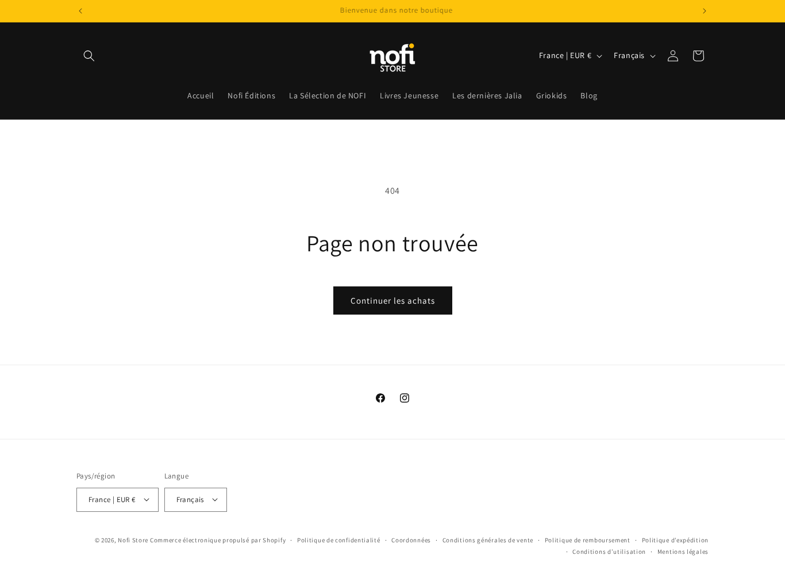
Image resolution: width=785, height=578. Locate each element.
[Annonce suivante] (704, 11)
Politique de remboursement (587, 539)
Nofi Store (133, 539)
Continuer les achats (393, 300)
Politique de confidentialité (338, 539)
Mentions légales (683, 551)
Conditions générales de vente (487, 539)
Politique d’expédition (675, 539)
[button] (89, 55)
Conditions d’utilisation (609, 551)
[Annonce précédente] (80, 11)
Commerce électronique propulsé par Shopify (218, 539)
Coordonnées (411, 539)
